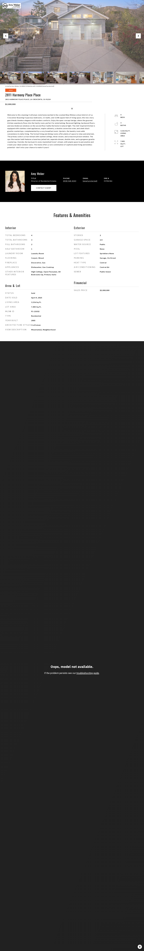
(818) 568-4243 (69, 181)
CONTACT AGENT (43, 188)
